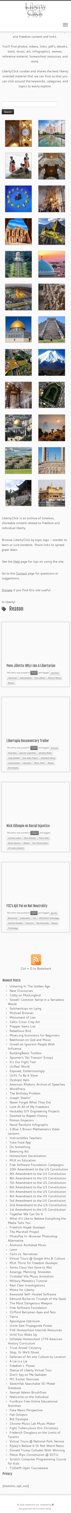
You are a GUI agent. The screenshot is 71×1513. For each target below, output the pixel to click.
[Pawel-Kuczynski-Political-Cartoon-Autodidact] (18, 198)
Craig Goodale (14, 758)
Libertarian (12, 678)
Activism (54, 748)
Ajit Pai (54, 913)
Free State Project (30, 758)
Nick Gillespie (30, 838)
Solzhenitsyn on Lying (25, 1008)
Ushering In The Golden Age (29, 986)
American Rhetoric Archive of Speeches (37, 1084)
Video (34, 673)
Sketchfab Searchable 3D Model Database (31, 1385)
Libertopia (27, 763)
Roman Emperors (21, 1120)
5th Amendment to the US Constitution (37, 1191)
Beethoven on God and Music (30, 1039)
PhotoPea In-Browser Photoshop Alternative (32, 1238)
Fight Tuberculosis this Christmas (33, 1428)
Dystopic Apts (19, 1080)
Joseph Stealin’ (20, 1097)
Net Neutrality (42, 923)
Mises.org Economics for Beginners (34, 1035)
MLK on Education (22, 1160)
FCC (34, 918)
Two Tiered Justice (40, 843)
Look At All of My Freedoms (29, 1106)
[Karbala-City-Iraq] (18, 296)
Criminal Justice (14, 838)
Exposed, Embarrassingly (27, 1071)
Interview (55, 673)
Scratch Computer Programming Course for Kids (37, 1461)
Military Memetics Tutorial (28, 1281)
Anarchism (12, 753)
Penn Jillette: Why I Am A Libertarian (31, 666)
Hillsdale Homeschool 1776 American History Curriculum (35, 1341)
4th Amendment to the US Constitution (37, 1196)
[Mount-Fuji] (51, 362)
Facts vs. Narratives (23, 1254)
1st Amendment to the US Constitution (37, 1209)
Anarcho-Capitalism (27, 753)
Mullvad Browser (21, 1013)
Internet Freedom (15, 923)
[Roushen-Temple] (18, 492)
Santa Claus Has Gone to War (30, 1267)
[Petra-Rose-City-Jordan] (18, 231)
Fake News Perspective (25, 1410)
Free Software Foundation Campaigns (36, 1164)
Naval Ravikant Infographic (28, 1124)
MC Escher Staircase (24, 1379)
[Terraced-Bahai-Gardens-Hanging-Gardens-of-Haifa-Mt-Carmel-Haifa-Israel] (18, 264)
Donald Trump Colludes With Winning (37, 1450)
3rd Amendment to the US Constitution (37, 1200)
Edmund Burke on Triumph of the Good (37, 1298)
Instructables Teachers (25, 1138)
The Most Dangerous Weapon (30, 1303)
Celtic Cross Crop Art (24, 1022)
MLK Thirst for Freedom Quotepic (33, 1263)
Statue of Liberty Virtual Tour (30, 1370)
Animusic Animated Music (27, 1245)
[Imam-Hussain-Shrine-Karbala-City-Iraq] (18, 133)
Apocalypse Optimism (24, 1321)
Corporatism (25, 918)
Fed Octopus (18, 1414)
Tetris (13, 1316)
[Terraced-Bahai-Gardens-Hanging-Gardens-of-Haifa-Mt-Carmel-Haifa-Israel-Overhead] (18, 362)
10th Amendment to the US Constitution (38, 1169)
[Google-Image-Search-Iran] (51, 460)
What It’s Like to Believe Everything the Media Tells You (37, 1220)
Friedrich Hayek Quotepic (27, 1227)
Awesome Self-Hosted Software (32, 1294)
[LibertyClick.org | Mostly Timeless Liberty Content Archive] (35, 10)
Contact (21, 573)
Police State (44, 838)
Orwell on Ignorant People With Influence (31, 1046)
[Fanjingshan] (51, 427)
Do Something (19, 1147)
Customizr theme (43, 1508)
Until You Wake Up (23, 1334)
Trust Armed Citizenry (25, 1347)
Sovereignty (13, 767)
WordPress (17, 1089)
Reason (11, 683)
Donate (7, 590)
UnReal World (19, 1066)
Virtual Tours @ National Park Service (36, 1441)
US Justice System (16, 848)
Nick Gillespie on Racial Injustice (28, 826)
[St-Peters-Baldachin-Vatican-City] (18, 394)
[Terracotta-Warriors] (51, 296)
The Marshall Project (24, 1231)
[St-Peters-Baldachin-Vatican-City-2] (51, 165)
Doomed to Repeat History (28, 1115)
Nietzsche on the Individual (29, 1397)
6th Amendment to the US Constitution (37, 1187)
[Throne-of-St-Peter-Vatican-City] (51, 198)
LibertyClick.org (32, 1504)
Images (35, 833)
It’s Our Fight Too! (22, 1062)
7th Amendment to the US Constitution (37, 1182)
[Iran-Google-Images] (51, 264)
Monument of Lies (22, 1017)
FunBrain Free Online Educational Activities (33, 1403)
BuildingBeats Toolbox (25, 1053)
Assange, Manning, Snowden (30, 1272)
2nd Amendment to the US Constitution (38, 1205)
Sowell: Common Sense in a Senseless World (36, 1001)
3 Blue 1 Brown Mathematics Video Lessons (34, 1131)
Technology (12, 928)
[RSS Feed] (36, 959)
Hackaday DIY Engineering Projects (34, 1111)
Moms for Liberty (21, 1289)
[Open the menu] (65, 25)
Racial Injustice (14, 843)
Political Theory (54, 678)
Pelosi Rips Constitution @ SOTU (33, 1454)
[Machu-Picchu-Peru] (51, 231)
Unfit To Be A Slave (23, 1075)
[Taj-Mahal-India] (51, 133)
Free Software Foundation (28, 1307)
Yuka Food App (20, 1142)
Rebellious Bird (20, 1031)
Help (16, 561)
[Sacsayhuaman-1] (18, 460)
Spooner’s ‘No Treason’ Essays (31, 1057)
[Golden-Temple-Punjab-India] (51, 493)
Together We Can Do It (26, 1214)
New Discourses (21, 990)
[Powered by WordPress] (53, 1504)
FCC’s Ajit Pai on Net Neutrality (27, 906)
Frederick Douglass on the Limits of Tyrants (34, 1434)
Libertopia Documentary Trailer (28, 741)
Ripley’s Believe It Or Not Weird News (36, 1445)
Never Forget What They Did (30, 1102)
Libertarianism (26, 678)
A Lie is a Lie (18, 1361)
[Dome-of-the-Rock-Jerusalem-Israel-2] (18, 329)
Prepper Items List (22, 1026)
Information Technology (49, 918)
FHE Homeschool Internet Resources (35, 1330)
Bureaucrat (12, 918)
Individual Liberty (47, 758)
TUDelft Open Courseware (28, 1468)
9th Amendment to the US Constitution (37, 1173)
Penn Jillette (39, 678)
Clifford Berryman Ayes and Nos (32, 1312)
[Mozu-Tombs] (51, 394)
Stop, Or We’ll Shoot (24, 1352)
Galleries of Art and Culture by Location (37, 1356)
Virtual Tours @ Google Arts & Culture (37, 1258)
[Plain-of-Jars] (18, 165)
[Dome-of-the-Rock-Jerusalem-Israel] (18, 427)
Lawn (13, 1249)
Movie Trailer (39, 763)
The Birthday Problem (24, 1093)
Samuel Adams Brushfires (27, 1392)
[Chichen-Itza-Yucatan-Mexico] (51, 329)
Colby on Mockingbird (25, 995)
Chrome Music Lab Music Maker (32, 1423)
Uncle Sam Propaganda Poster (30, 1325)
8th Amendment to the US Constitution (37, 1178)
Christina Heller (45, 753)
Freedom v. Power (22, 1365)
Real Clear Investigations (27, 1285)
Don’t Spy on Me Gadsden (28, 1374)
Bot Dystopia (18, 1419)
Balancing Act (19, 1151)
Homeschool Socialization (27, 1156)
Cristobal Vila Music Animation (31, 1276)
